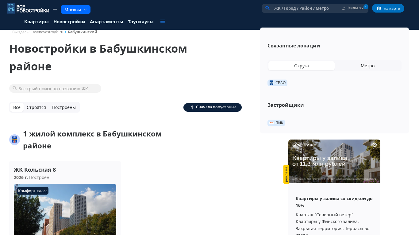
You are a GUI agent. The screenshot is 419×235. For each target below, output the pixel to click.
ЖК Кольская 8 (35, 169)
